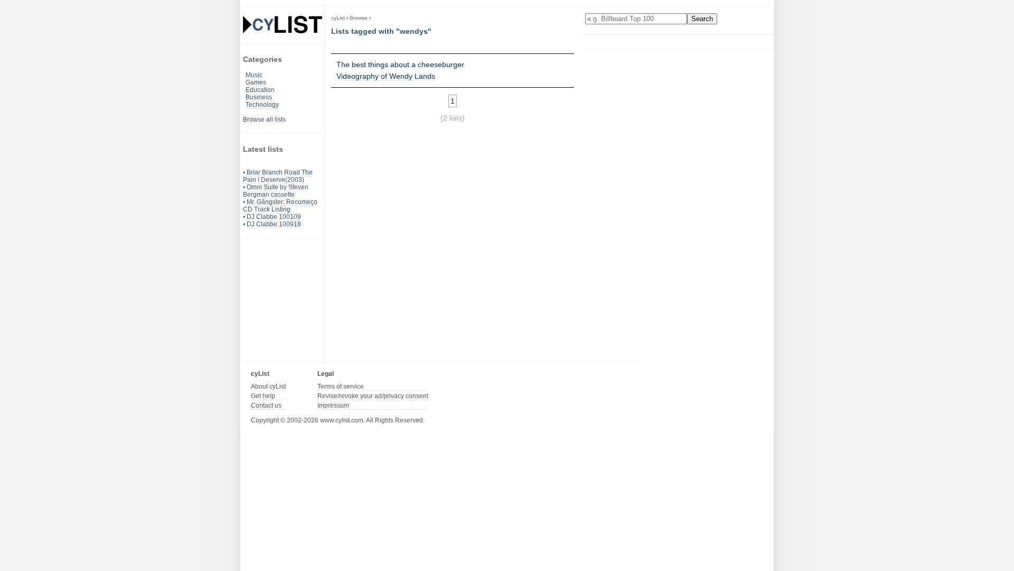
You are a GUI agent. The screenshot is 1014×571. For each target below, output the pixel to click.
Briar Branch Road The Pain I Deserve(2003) (278, 176)
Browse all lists (264, 119)
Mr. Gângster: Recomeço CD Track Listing (280, 205)
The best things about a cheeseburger (400, 64)
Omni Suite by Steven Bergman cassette (275, 190)
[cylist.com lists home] (282, 24)
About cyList (268, 386)
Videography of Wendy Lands (385, 76)
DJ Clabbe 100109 (274, 216)
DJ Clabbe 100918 (274, 224)
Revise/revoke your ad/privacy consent (372, 396)
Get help (263, 396)
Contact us (266, 405)
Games (256, 82)
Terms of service (340, 386)
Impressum (333, 405)
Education (260, 90)
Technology (262, 104)
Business (259, 97)
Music (254, 75)
